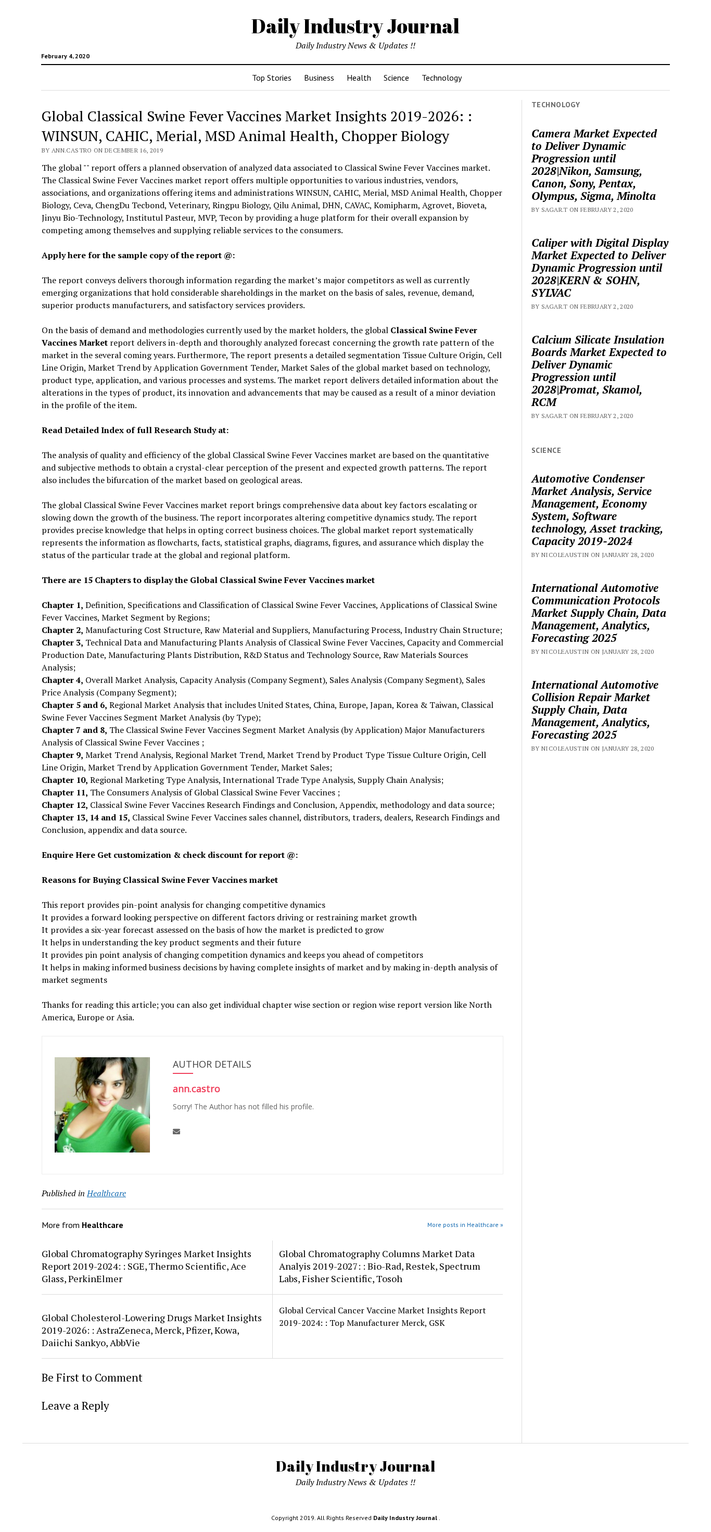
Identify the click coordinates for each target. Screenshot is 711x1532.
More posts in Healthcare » (465, 1225)
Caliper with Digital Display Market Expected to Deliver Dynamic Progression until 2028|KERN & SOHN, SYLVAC (599, 267)
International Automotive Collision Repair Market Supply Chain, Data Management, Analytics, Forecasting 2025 (594, 709)
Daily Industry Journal (355, 25)
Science (396, 77)
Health (359, 77)
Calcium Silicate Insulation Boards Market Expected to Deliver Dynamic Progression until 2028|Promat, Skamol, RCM (599, 370)
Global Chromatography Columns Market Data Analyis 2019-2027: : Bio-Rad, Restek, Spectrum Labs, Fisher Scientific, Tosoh (379, 1266)
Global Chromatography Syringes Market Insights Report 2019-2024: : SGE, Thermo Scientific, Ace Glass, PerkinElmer (146, 1266)
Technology (442, 77)
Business (319, 77)
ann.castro (196, 1088)
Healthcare (106, 1193)
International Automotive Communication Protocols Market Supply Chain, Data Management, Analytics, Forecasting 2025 (598, 612)
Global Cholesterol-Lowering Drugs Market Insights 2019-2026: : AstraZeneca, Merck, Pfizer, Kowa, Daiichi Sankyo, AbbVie (152, 1330)
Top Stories (271, 77)
